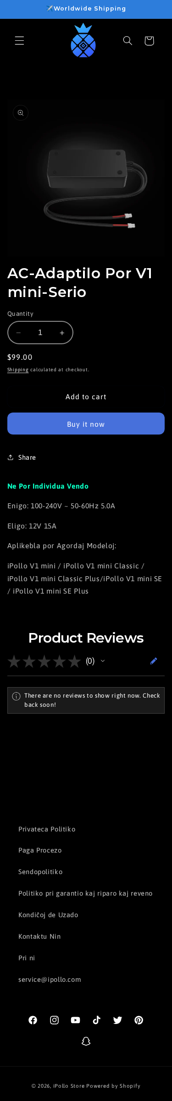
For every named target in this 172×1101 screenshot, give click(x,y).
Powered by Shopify (113, 1086)
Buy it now (86, 424)
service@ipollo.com (49, 979)
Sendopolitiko (40, 871)
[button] (19, 40)
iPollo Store (69, 1086)
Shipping (18, 369)
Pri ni (26, 958)
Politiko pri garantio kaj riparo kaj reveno (85, 893)
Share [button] (27, 457)
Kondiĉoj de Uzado (48, 915)
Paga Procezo (40, 850)
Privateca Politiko (46, 829)
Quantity (20, 313)
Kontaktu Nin (39, 936)
